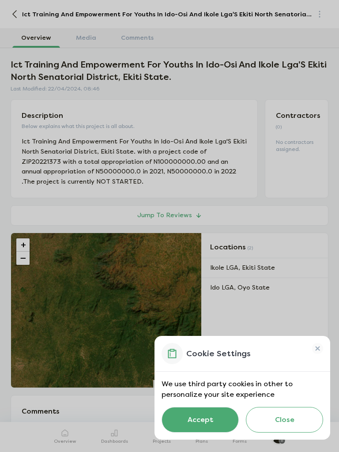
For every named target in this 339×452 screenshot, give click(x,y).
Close (284, 419)
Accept (200, 419)
